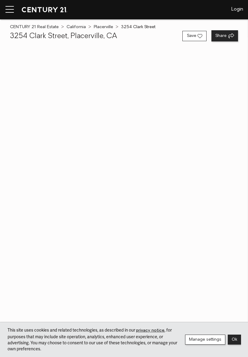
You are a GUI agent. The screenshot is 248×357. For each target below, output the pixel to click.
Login (237, 9)
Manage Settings (205, 339)
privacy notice (150, 330)
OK (234, 339)
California (76, 27)
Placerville (103, 27)
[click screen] (124, 188)
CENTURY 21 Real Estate (34, 27)
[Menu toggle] (10, 10)
